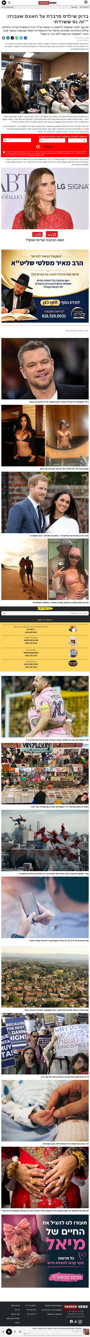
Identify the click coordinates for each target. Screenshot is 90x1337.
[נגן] (9, 1332)
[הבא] (15, 1331)
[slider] (53, 1335)
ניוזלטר (17, 1322)
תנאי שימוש (15, 1314)
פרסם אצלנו (15, 1305)
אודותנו (17, 1310)
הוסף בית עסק (45, 619)
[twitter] (12, 38)
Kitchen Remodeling (53, 1305)
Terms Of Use (40, 155)
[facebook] (25, 38)
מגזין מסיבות (31, 1310)
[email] (3, 38)
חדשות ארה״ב (30, 1305)
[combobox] (45, 613)
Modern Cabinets (54, 1314)
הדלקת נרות (84, 7)
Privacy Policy (31, 155)
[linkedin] (8, 38)
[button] (5, 140)
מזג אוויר (74, 7)
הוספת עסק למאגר (13, 1318)
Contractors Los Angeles (51, 1310)
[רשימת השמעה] (20, 1331)
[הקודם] (3, 1331)
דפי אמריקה (31, 1314)
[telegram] (21, 38)
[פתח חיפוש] (9, 2)
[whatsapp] (16, 38)
